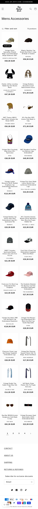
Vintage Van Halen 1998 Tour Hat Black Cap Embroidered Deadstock (10, 319)
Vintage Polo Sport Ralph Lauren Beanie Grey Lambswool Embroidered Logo (28, 184)
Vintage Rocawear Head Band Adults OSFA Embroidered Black (28, 417)
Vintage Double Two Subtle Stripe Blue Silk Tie (9, 385)
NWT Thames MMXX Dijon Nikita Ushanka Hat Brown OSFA (10, 119)
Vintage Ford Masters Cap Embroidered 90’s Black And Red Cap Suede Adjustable (28, 320)
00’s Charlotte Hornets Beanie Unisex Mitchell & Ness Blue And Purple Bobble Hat (28, 219)
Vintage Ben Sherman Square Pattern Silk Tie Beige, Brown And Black (28, 353)
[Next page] (30, 433)
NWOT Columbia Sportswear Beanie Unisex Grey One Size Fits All (10, 253)
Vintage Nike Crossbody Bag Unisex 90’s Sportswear (10, 151)
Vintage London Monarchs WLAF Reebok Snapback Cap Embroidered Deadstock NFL (10, 185)
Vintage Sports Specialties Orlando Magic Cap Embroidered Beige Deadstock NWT (10, 53)
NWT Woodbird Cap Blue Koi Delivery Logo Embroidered (28, 151)
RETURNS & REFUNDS (13, 469)
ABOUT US (8, 455)
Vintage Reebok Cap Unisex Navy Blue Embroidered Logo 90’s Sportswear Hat (9, 219)
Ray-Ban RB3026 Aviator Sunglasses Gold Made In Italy (10, 417)
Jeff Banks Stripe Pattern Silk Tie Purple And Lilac (28, 385)
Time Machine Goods (15, 506)
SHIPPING (8, 462)
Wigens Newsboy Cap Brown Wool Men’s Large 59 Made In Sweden (28, 52)
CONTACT (8, 448)
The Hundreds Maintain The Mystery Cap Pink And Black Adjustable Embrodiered (28, 286)
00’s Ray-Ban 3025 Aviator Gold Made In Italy (28, 119)
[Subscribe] (31, 482)
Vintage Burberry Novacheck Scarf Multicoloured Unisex (28, 85)
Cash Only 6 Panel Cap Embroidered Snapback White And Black (28, 252)
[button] (2, 9)
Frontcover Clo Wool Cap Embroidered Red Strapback (10, 285)
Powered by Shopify (27, 506)
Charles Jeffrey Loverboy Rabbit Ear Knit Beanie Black (10, 85)
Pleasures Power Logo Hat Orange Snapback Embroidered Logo (10, 353)
